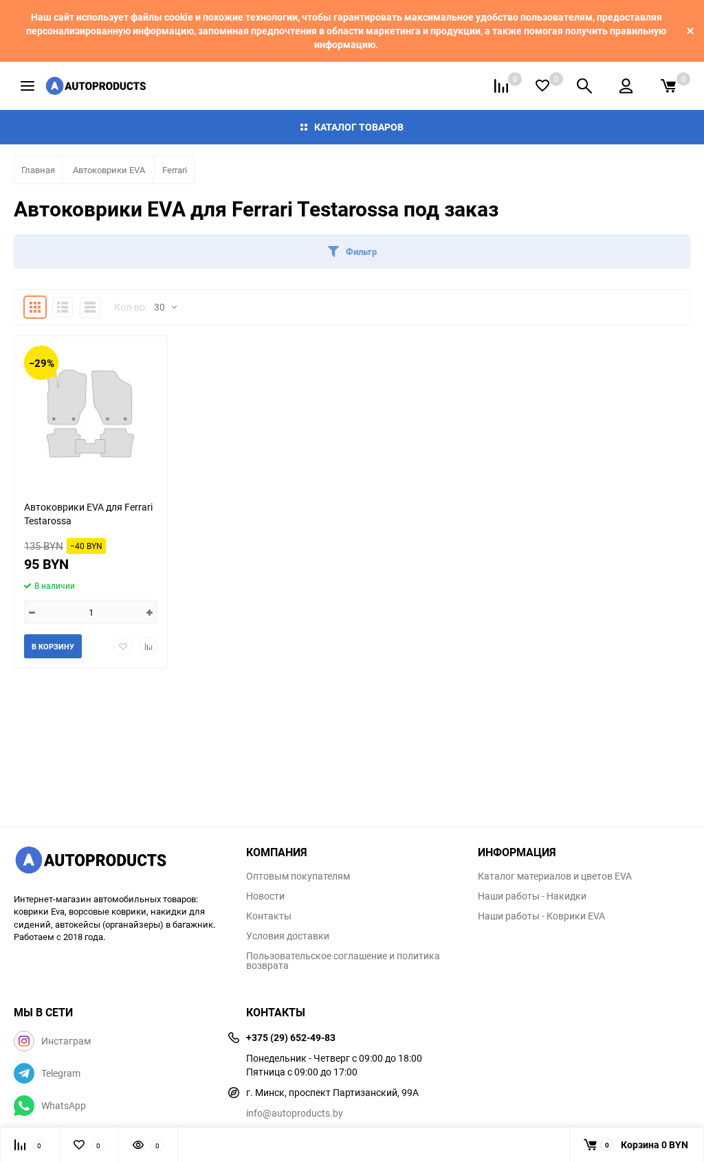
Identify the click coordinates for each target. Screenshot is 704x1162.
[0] (668, 86)
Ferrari (174, 170)
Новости (265, 896)
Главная (38, 170)
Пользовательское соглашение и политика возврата (343, 960)
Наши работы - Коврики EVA (541, 916)
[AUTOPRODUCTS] (120, 862)
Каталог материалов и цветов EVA (555, 876)
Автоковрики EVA (109, 170)
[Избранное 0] (542, 85)
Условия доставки (287, 936)
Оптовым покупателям (298, 876)
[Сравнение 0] (501, 86)
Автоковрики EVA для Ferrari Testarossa (88, 513)
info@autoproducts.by (294, 1112)
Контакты (269, 916)
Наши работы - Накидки (532, 896)
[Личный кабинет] (625, 85)
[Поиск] (584, 85)
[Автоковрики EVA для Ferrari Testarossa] (90, 413)
